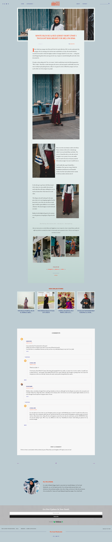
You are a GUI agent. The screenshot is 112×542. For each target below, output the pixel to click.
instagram (50, 269)
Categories (30, 3)
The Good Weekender (8, 528)
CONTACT (85, 3)
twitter (62, 269)
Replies (27, 357)
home (22, 3)
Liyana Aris (33, 363)
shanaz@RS (29, 386)
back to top (107, 528)
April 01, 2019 (29, 342)
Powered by (51, 521)
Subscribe (56, 516)
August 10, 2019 (29, 388)
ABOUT (78, 3)
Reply (27, 351)
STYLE (56, 275)
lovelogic (33, 528)
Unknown (29, 341)
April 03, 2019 (33, 364)
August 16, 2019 (33, 409)
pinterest (57, 269)
